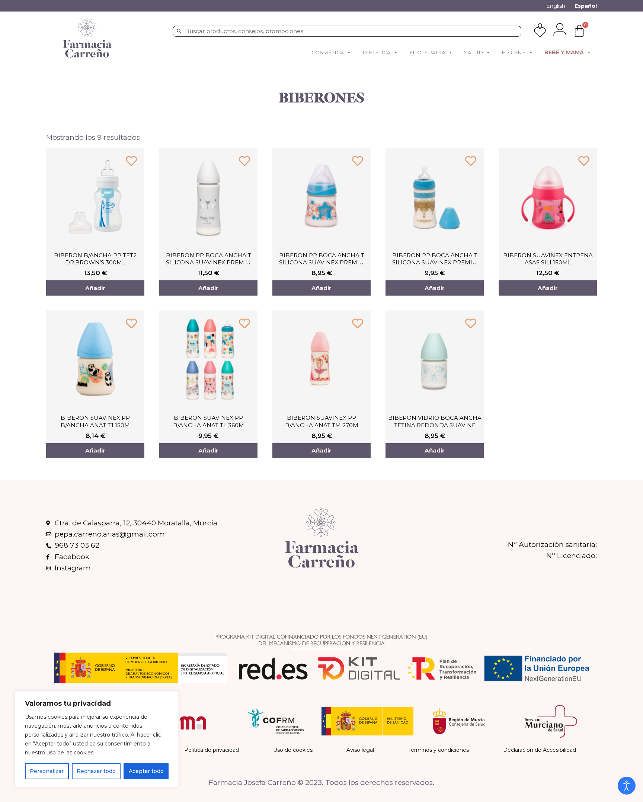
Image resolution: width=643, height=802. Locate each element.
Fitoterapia (427, 52)
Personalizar (47, 771)
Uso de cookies (293, 750)
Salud (473, 52)
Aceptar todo (146, 771)
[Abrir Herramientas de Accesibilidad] (627, 786)
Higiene (514, 52)
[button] (348, 52)
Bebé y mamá (564, 52)
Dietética (376, 52)
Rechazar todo (96, 771)
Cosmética (327, 52)
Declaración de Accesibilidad (539, 750)
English (555, 6)
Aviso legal (360, 750)
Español (586, 6)
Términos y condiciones (438, 750)
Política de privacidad (211, 750)
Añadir (95, 288)
